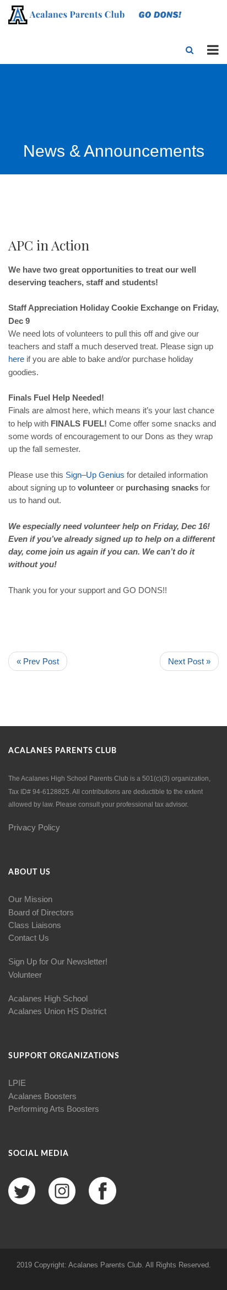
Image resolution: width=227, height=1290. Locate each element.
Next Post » (189, 661)
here (16, 359)
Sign (74, 474)
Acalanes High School (48, 998)
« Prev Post (38, 661)
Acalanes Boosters (42, 1096)
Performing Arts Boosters (53, 1108)
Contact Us (28, 937)
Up (91, 474)
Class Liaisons (34, 925)
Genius (112, 474)
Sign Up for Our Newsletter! (57, 961)
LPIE (17, 1083)
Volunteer (25, 974)
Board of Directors (41, 912)
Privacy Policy (34, 827)
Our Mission (30, 899)
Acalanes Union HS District (57, 1011)
